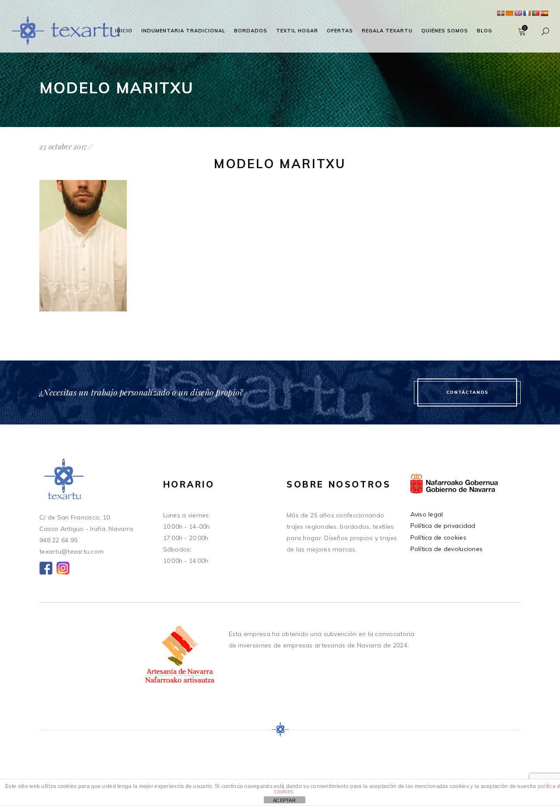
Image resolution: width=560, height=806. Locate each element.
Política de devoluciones (446, 549)
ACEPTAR (284, 800)
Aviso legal (426, 514)
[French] (527, 13)
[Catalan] (509, 13)
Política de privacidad (443, 526)
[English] (518, 13)
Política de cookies (438, 537)
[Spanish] (544, 13)
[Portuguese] (535, 13)
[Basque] (500, 13)
